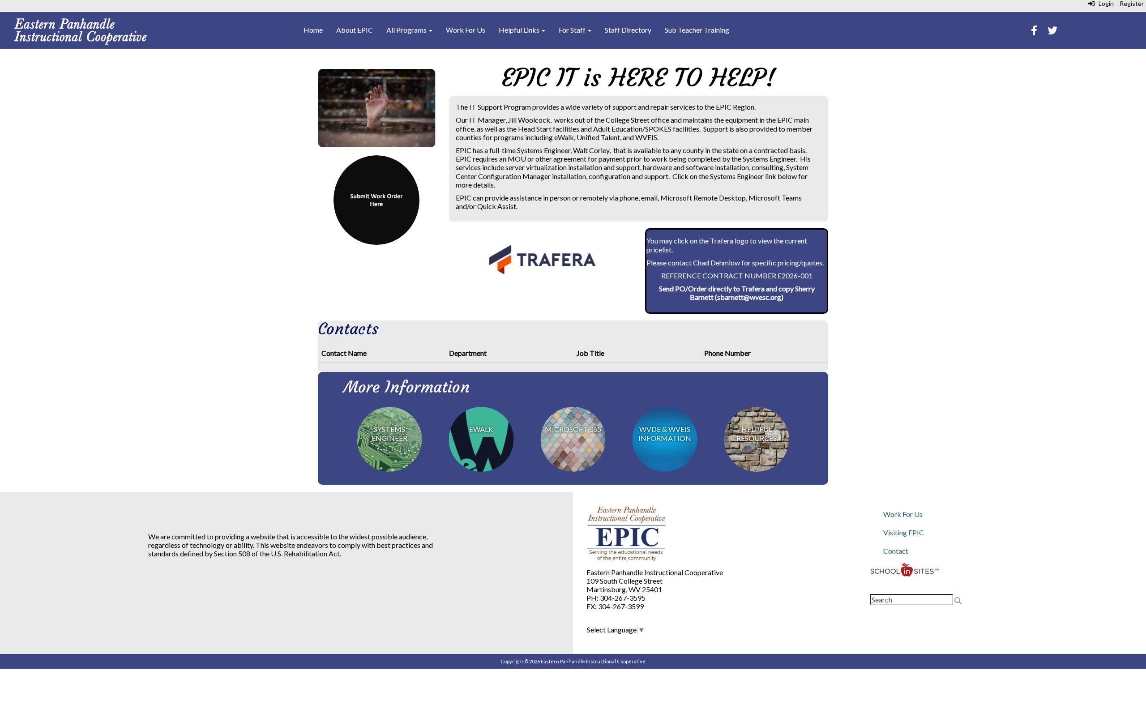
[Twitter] (1052, 31)
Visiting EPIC (903, 532)
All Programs (407, 30)
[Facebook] (1034, 31)
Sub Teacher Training (697, 30)
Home (313, 30)
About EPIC (354, 30)
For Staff (573, 30)
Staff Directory (628, 30)
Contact (895, 550)
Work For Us (465, 30)
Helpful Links (520, 30)
